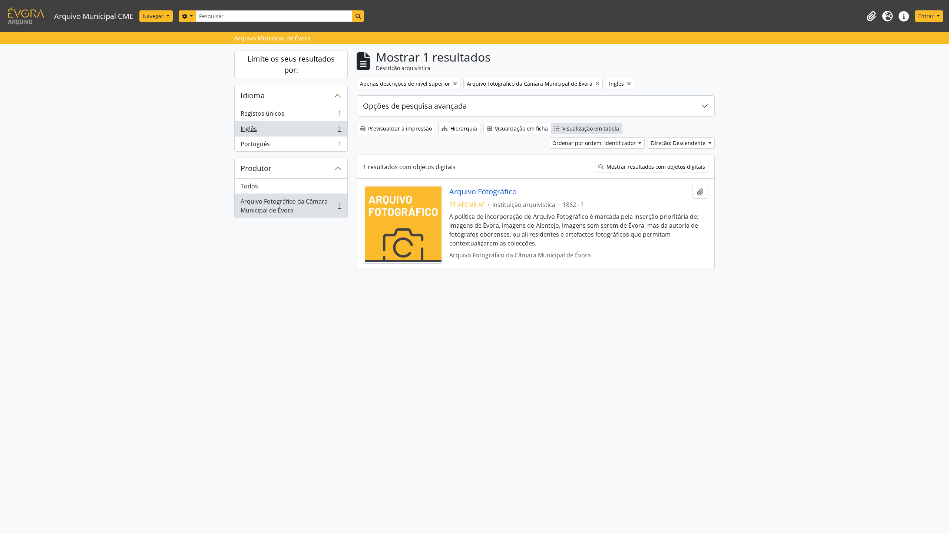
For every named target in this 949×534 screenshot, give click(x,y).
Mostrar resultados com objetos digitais (655, 166)
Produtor (256, 168)
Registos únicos (290, 115)
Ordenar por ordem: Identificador (594, 142)
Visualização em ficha (520, 128)
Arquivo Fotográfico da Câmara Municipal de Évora (290, 205)
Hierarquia (463, 128)
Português (290, 145)
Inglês (290, 130)
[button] (871, 16)
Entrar (926, 16)
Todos (249, 186)
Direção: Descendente (679, 142)
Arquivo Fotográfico (483, 191)
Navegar (154, 16)
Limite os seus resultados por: (291, 64)
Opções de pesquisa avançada (415, 106)
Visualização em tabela (590, 128)
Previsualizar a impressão (399, 128)
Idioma (253, 95)
